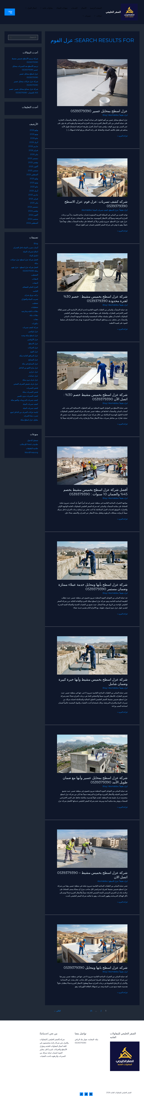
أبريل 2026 (33, 142)
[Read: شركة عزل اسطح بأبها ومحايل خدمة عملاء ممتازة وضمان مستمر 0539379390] (92, 560)
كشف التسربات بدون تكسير (27, 396)
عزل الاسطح (113, 210)
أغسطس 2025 (32, 174)
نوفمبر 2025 (33, 162)
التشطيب (34, 275)
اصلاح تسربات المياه (30, 252)
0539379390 (80, 1043)
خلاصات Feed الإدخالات (29, 444)
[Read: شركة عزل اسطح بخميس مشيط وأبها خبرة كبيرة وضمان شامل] (92, 655)
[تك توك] (81, 1094)
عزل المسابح (33, 360)
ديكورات (35, 323)
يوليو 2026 (34, 130)
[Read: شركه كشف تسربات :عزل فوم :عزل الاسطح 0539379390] (92, 177)
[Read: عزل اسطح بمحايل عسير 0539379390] (92, 83)
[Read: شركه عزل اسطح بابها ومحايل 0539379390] (92, 943)
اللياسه (35, 291)
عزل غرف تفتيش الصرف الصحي (26, 384)
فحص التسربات (32, 388)
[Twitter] (86, 1094)
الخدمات (74, 8)
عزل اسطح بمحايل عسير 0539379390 (99, 111)
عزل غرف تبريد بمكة (30, 380)
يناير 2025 (34, 203)
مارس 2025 (33, 195)
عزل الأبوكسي (32, 339)
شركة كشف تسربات (30, 327)
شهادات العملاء (62, 8)
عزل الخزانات (33, 348)
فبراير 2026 (33, 150)
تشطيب (35, 303)
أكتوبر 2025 (33, 166)
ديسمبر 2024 (33, 207)
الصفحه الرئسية (96, 8)
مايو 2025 (34, 187)
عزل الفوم (34, 352)
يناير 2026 (34, 154)
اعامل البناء (33, 256)
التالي (57, 1011)
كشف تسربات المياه (30, 408)
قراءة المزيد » (122, 135)
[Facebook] (91, 1094)
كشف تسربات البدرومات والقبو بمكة (24, 400)
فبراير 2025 (33, 199)
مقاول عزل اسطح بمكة (29, 420)
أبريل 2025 (33, 191)
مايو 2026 (34, 138)
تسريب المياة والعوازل (29, 299)
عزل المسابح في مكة (30, 364)
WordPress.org (31, 452)
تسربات (88, 16)
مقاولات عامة (48, 8)
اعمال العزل (32, 8)
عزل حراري (33, 372)
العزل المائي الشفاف (30, 287)
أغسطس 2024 (32, 223)
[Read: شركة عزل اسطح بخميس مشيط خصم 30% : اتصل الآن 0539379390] (92, 370)
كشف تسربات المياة (100, 210)
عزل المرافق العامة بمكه (28, 356)
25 (91, 1011)
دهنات (36, 319)
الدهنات (35, 283)
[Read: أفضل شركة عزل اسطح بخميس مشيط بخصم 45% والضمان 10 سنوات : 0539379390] (92, 465)
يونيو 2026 (34, 134)
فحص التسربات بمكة (30, 392)
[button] (41, 8)
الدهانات (35, 279)
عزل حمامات (33, 376)
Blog (105, 115)
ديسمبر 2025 (33, 158)
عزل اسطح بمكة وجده (29, 335)
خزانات (99, 16)
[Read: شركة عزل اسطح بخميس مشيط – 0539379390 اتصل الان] (92, 848)
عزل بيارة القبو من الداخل (28, 368)
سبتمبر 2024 (33, 219)
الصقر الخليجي (113, 11)
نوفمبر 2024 (33, 211)
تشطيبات (34, 307)
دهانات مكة (34, 315)
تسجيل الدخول (32, 440)
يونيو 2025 (34, 183)
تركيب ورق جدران (31, 295)
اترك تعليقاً (123, 115)
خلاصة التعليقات (32, 448)
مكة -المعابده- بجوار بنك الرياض (86, 1039)
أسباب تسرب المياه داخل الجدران (25, 248)
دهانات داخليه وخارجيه (29, 311)
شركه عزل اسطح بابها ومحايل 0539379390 (95, 968)
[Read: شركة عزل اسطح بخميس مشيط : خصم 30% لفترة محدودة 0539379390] (92, 272)
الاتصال (83, 8)
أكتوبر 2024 (33, 215)
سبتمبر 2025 (33, 170)
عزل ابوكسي (33, 331)
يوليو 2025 (34, 179)
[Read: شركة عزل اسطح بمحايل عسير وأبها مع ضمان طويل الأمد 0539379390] (92, 754)
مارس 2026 (33, 146)
